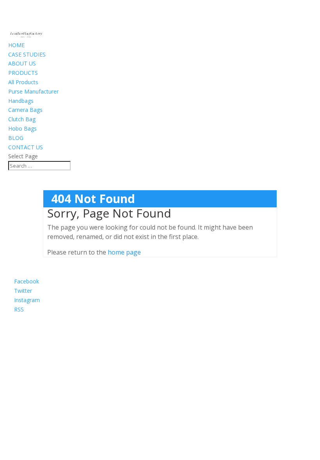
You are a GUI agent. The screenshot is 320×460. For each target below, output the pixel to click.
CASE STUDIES (27, 54)
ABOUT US (22, 63)
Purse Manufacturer (33, 91)
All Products (23, 82)
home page (124, 252)
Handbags (21, 100)
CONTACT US (25, 147)
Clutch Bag (22, 119)
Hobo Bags (22, 128)
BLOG (15, 138)
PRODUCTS (23, 72)
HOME (16, 45)
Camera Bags (25, 109)
